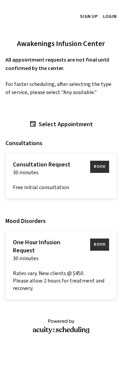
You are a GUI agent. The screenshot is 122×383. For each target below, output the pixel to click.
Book (99, 167)
